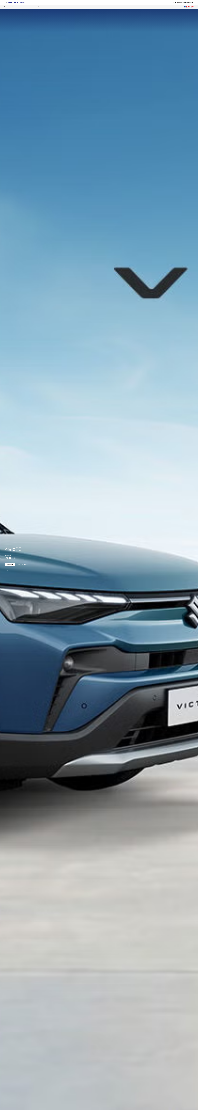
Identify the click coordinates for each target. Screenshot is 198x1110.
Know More (9, 564)
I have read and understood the (15, 1108)
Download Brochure (23, 564)
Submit (189, 1105)
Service (32, 6)
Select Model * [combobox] (17, 1105)
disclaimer (21, 1108)
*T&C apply (7, 570)
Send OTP (69, 1105)
